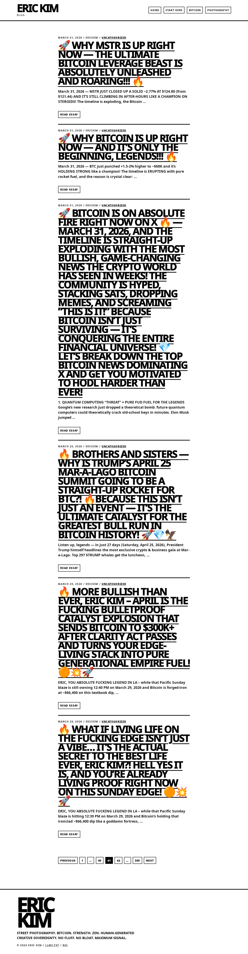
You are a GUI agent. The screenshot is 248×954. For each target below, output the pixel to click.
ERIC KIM (37, 8)
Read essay (69, 114)
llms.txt (52, 945)
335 (137, 860)
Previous (67, 860)
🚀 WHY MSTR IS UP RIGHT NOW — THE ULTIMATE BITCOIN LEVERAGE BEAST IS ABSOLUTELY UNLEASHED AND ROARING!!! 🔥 (120, 63)
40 (99, 860)
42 (118, 860)
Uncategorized (114, 37)
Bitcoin (195, 10)
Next (150, 860)
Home (155, 10)
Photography (218, 10)
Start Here (174, 10)
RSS (65, 945)
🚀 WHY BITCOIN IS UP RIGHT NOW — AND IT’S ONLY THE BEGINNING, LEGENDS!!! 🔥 (123, 146)
